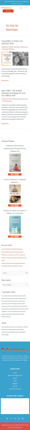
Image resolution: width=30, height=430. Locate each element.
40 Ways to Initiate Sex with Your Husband (13, 255)
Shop (15, 381)
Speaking (15, 383)
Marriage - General (19, 47)
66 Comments (7, 101)
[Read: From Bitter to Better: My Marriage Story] (15, 58)
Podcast (15, 386)
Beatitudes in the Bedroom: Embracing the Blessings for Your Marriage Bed (15, 148)
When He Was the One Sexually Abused (12, 252)
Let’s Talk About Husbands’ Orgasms (12, 249)
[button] (26, 8)
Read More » (5, 80)
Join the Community (15, 389)
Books (15, 378)
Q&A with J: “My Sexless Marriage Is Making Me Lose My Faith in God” (14, 93)
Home (15, 373)
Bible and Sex (17, 99)
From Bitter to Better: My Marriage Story (12, 42)
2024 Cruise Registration (15, 375)
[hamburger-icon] (21, 8)
